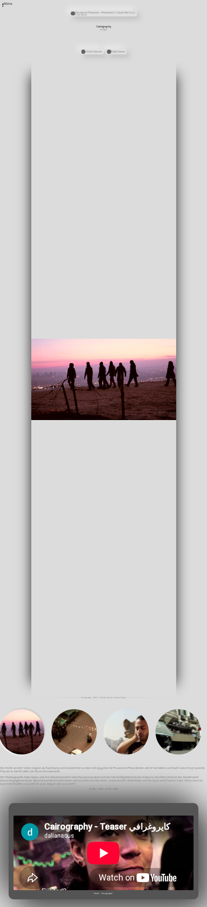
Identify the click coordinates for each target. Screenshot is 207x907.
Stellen (136, 6)
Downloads (137, 16)
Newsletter (137, 3)
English (136, 20)
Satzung (136, 13)
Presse (136, 10)
